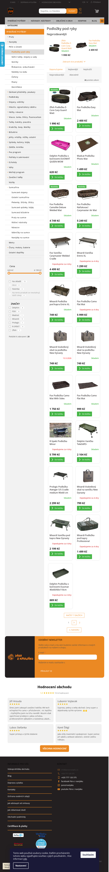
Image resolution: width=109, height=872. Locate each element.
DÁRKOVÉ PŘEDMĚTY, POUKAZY (22, 92)
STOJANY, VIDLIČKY (16, 102)
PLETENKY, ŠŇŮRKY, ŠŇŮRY (23, 202)
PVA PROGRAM (15, 152)
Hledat (71, 11)
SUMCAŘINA (14, 187)
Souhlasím (88, 854)
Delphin (17, 307)
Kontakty (11, 789)
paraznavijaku (67, 785)
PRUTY (11, 37)
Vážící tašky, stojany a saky (24, 57)
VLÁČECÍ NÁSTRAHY (19, 222)
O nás (12, 2)
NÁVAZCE (16, 227)
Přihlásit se (46, 671)
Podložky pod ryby (21, 52)
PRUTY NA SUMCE (19, 217)
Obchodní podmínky (17, 817)
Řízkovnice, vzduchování (23, 67)
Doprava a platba (28, 2)
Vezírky (15, 62)
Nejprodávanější (56, 75)
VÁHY (11, 167)
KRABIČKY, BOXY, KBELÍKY (19, 127)
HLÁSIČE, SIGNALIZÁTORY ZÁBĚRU (22, 107)
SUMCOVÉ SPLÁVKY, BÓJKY (23, 207)
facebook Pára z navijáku (72, 781)
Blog (9, 776)
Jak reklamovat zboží (17, 810)
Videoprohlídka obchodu (18, 769)
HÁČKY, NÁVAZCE (16, 112)
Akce (16, 285)
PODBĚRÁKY (14, 97)
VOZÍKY (12, 182)
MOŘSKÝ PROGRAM (16, 172)
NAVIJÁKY (13, 42)
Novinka (17, 289)
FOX (15, 311)
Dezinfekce (17, 87)
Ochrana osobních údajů (19, 796)
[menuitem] (16, 21)
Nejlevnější (73, 69)
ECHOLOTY (13, 162)
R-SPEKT (17, 326)
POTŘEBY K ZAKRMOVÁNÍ (19, 157)
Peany (14, 82)
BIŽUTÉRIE (13, 132)
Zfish (16, 330)
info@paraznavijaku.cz (69, 770)
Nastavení (20, 865)
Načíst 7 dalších (74, 615)
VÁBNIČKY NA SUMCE (21, 232)
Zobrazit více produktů (73, 61)
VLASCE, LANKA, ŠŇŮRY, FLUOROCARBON (25, 117)
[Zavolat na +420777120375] (83, 9)
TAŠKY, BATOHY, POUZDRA (20, 122)
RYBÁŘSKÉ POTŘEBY (16, 31)
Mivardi (17, 319)
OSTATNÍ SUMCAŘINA (20, 197)
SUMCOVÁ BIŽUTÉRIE (20, 212)
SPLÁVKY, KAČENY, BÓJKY (19, 142)
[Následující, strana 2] (74, 622)
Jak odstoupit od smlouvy (19, 803)
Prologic (17, 322)
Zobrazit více (54, 748)
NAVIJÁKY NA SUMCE (20, 237)
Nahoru (75, 630)
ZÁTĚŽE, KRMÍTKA (16, 147)
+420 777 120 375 (67, 773)
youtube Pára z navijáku (71, 789)
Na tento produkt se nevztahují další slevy (26, 294)
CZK (84, 2)
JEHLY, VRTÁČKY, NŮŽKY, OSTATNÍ (22, 137)
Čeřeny (15, 77)
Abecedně (74, 75)
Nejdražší (87, 69)
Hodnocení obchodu (51, 2)
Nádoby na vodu (19, 72)
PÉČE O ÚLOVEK (15, 47)
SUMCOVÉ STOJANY (20, 192)
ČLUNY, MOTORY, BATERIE (19, 247)
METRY (11, 242)
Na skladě (19, 281)
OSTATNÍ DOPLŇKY (16, 252)
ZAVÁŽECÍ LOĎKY (16, 177)
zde (25, 858)
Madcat (17, 315)
